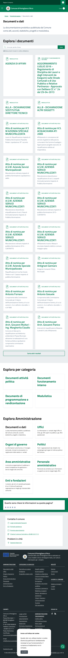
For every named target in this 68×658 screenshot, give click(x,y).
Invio (61, 47)
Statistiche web (8, 649)
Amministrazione (15, 16)
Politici (5, 576)
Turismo (37, 603)
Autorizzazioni (39, 571)
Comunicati (54, 571)
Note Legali (38, 623)
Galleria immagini (56, 584)
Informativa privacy (41, 621)
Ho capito (24, 652)
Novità (53, 564)
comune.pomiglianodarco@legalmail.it (14, 635)
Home (6, 16)
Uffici (4, 571)
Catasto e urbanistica (41, 574)
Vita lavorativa (39, 605)
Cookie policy (39, 619)
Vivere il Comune (57, 579)
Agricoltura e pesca (25, 569)
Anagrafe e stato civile (26, 574)
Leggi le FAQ (23, 614)
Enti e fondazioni (8, 586)
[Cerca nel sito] (64, 8)
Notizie (53, 569)
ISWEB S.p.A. (56, 653)
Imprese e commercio (41, 588)
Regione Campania (8, 2)
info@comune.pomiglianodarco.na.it (14, 641)
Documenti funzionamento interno (51, 58)
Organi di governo (8, 574)
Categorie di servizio (26, 564)
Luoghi (53, 586)
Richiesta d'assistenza (25, 626)
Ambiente (22, 571)
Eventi (53, 589)
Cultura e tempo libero (42, 576)
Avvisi (53, 574)
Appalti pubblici (39, 569)
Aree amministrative (9, 579)
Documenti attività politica (19, 123)
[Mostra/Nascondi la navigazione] (2, 8)
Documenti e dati (8, 569)
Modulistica (14, 59)
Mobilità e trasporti (41, 591)
